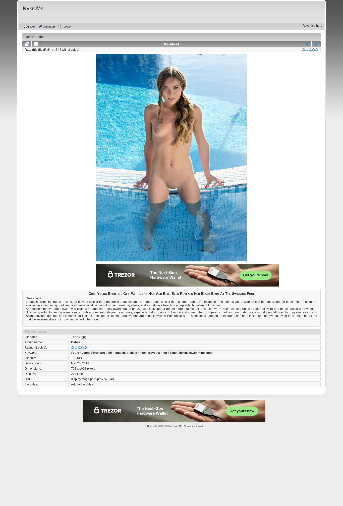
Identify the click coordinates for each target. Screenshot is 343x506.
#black (173, 353)
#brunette (98, 353)
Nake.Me (177, 426)
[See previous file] (306, 44)
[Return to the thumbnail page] (26, 44)
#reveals (153, 353)
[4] (313, 49)
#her (164, 353)
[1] (303, 49)
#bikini (183, 353)
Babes (75, 342)
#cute (75, 353)
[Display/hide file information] (36, 44)
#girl (109, 353)
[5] (316, 49)
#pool (209, 353)
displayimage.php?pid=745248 (92, 379)
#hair (125, 353)
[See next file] (316, 44)
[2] (307, 49)
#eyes (142, 353)
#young (85, 353)
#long (117, 353)
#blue (133, 353)
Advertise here (312, 25)
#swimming (196, 353)
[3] (310, 49)
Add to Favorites (82, 384)
